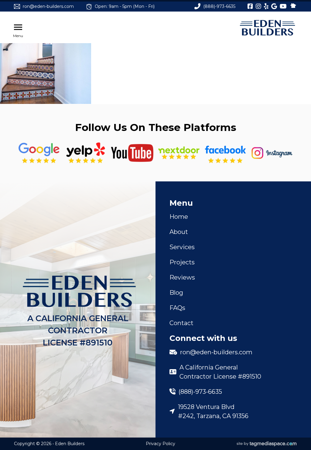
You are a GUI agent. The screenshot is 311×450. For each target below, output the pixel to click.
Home (178, 216)
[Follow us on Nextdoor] (132, 153)
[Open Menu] (18, 27)
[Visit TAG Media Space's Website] (266, 444)
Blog (176, 292)
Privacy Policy (160, 443)
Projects (182, 262)
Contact (181, 323)
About (178, 231)
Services (182, 247)
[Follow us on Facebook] (225, 153)
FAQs (177, 307)
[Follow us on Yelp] (85, 153)
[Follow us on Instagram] (272, 153)
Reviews (182, 277)
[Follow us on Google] (39, 153)
